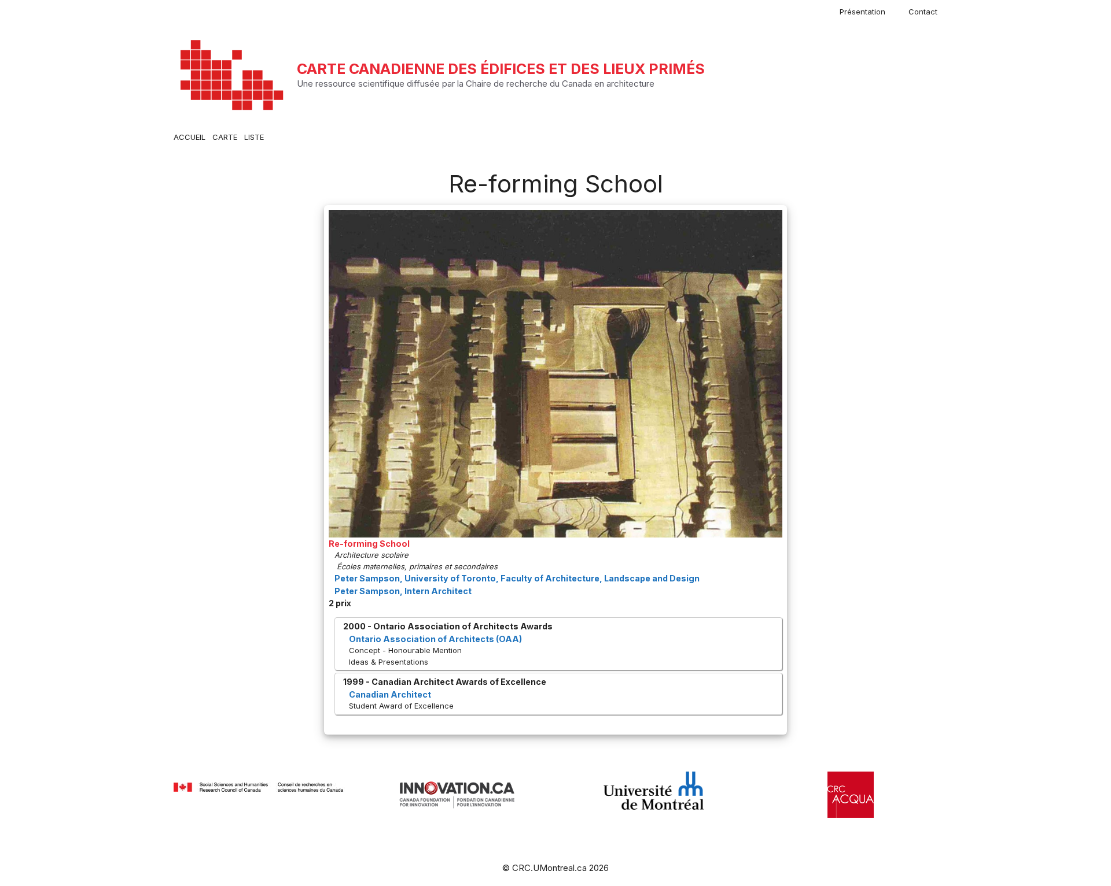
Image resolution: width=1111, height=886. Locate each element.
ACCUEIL (189, 137)
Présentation (862, 11)
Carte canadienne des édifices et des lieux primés (501, 68)
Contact (922, 11)
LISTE (254, 137)
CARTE (224, 137)
